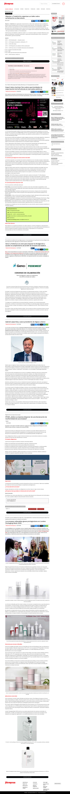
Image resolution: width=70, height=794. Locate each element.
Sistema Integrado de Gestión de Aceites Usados (30, 327)
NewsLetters (25, 785)
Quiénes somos (36, 788)
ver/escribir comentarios (27, 234)
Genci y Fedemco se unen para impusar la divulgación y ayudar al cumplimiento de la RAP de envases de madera (58, 119)
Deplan (7, 421)
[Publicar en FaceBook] (39, 21)
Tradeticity (12, 23)
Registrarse (25, 783)
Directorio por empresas (56, 155)
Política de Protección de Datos (24, 73)
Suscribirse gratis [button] (56, 3)
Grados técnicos (59, 56)
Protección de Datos (46, 784)
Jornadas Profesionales (55, 160)
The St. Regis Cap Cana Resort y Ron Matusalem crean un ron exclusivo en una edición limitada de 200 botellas (58, 136)
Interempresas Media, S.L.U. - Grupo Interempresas (37, 792)
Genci (6, 251)
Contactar (35, 782)
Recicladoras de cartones (60, 71)
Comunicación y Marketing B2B (56, 163)
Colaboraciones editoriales (46, 790)
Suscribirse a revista (25, 788)
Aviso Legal (17, 73)
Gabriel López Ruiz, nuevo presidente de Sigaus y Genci (57, 125)
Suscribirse (58, 100)
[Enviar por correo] (36, 21)
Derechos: (11, 76)
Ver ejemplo (26, 65)
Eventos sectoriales (54, 164)
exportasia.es (11, 217)
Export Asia (20, 132)
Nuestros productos (35, 786)
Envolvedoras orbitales (60, 50)
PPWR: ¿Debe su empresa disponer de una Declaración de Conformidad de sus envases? (57, 130)
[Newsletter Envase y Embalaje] (58, 87)
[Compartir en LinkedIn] (45, 21)
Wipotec (7, 23)
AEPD (41, 77)
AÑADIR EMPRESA (57, 783)
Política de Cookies (45, 787)
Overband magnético (59, 44)
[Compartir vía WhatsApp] (47, 21)
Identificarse (25, 782)
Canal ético (35, 783)
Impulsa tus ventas (54, 162)
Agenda (52, 151)
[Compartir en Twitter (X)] (42, 21)
